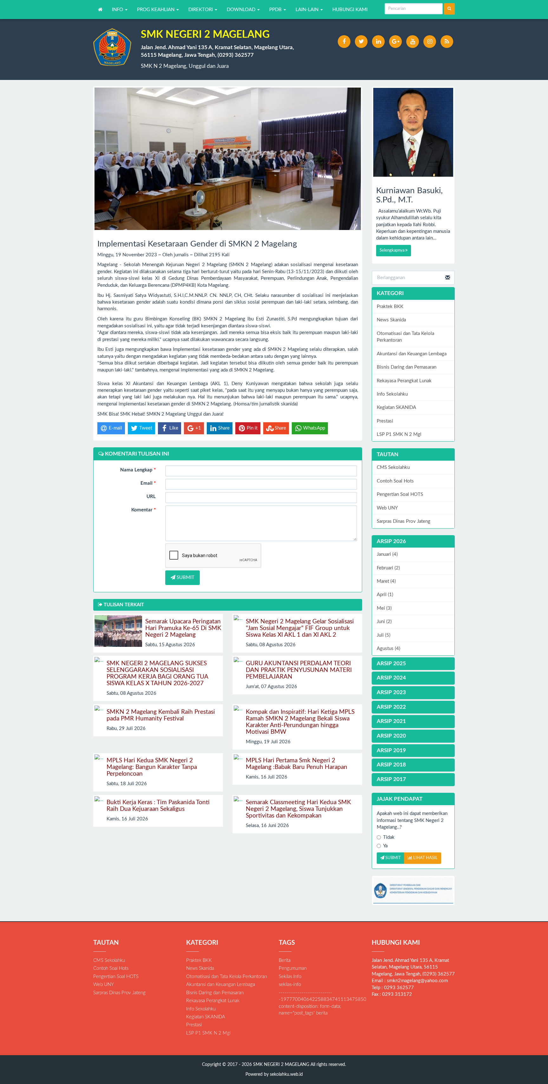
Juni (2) (384, 621)
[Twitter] (361, 41)
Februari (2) (388, 568)
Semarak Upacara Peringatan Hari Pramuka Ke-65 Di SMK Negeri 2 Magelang (183, 628)
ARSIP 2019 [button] (391, 750)
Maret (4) (386, 581)
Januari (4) (387, 554)
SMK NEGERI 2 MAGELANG (280, 1064)
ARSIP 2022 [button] (391, 707)
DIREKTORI (201, 9)
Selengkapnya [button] (392, 250)
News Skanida (391, 320)
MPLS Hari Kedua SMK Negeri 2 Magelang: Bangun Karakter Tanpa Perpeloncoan (152, 767)
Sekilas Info (290, 976)
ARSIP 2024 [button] (391, 677)
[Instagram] (429, 41)
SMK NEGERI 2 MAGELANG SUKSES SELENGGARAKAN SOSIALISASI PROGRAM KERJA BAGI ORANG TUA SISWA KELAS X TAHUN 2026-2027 (157, 673)
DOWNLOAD (242, 9)
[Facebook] (344, 41)
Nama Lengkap (138, 470)
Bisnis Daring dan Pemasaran (406, 367)
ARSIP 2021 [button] (391, 721)
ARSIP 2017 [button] (391, 779)
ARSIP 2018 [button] (391, 764)
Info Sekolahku (392, 394)
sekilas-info (290, 984)
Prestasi (385, 421)
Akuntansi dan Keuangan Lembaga (412, 353)
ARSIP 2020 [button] (391, 736)
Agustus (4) (388, 648)
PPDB (276, 9)
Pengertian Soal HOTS (400, 494)
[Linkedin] (378, 41)
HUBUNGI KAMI (350, 9)
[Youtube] (412, 41)
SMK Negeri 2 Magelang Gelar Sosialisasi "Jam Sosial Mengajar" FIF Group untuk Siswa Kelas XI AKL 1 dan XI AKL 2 (300, 628)
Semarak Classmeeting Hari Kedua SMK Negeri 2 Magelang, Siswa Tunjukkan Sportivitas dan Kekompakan (298, 809)
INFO (118, 9)
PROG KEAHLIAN (156, 9)
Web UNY (387, 508)
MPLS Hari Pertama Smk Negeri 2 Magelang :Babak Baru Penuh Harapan (296, 764)
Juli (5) (383, 635)
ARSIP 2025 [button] (391, 663)
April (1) (385, 594)
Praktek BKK (390, 306)
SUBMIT (184, 577)
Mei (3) (384, 608)
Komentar (143, 510)
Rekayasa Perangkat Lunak (404, 380)
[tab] (413, 541)
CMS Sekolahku (393, 467)
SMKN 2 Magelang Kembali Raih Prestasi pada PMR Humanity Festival (161, 715)
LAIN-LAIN (308, 9)
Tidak (389, 837)
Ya (385, 846)
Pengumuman (293, 968)
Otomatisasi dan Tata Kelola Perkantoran (405, 337)
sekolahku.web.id (286, 1074)
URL (151, 496)
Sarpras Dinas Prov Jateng (403, 521)
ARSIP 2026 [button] (391, 541)
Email (148, 483)
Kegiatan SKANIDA (396, 407)
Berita (284, 960)
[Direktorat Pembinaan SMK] (413, 890)
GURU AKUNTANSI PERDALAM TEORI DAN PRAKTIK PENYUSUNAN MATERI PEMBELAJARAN (299, 670)
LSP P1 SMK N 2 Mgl (399, 434)
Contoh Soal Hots (395, 481)
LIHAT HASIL (425, 858)
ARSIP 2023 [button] (391, 692)
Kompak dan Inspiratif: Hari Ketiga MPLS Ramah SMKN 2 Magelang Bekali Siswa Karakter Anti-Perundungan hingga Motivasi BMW (300, 722)
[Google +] (395, 41)
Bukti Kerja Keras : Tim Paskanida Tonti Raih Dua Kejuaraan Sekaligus (158, 805)
